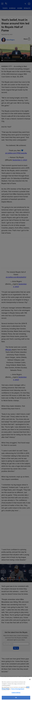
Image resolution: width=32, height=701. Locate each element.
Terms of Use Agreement (17, 689)
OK (16, 697)
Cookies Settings (16, 692)
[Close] (30, 679)
